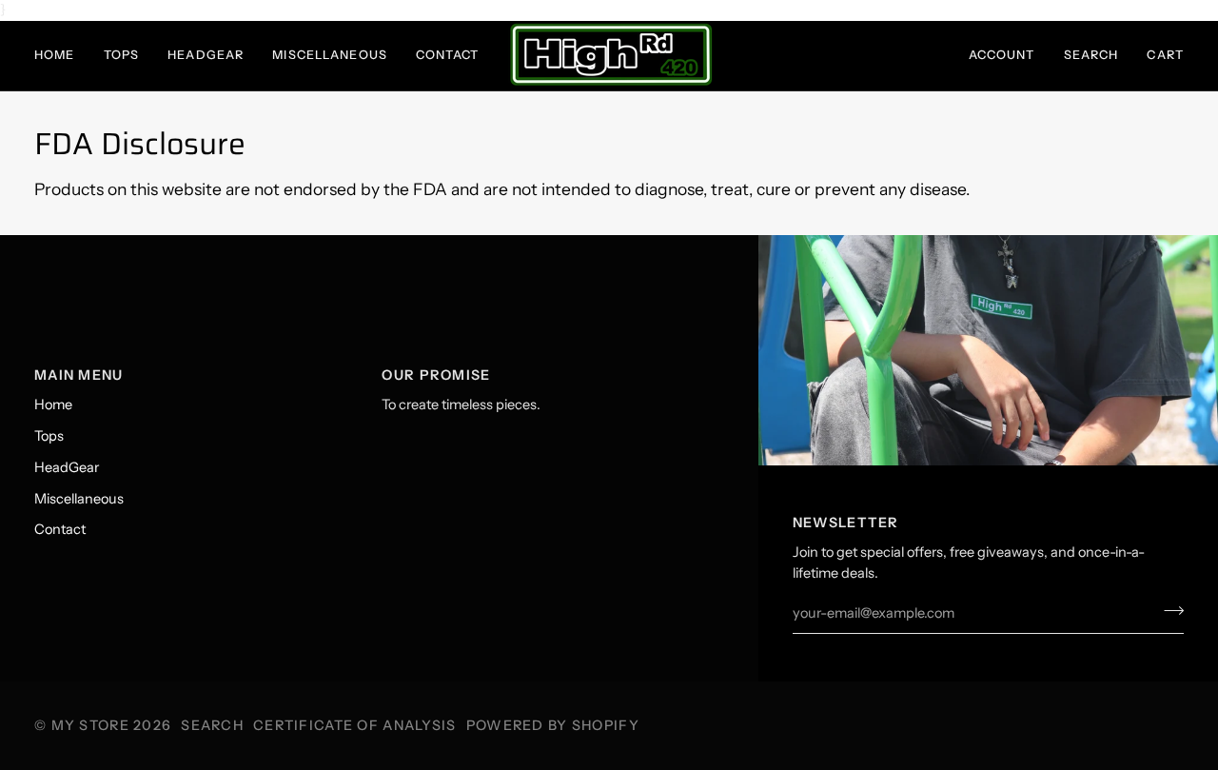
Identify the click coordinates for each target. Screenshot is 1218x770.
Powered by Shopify (552, 725)
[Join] (1168, 611)
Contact (60, 529)
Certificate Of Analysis (355, 725)
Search (212, 725)
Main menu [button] (79, 375)
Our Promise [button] (436, 375)
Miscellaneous (79, 498)
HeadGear (66, 467)
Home (53, 404)
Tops (49, 435)
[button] (61, 55)
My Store (90, 725)
